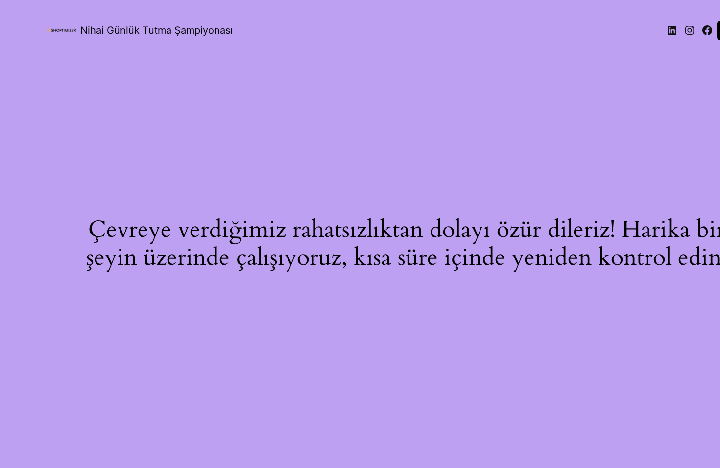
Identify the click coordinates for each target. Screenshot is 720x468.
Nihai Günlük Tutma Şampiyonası (156, 30)
